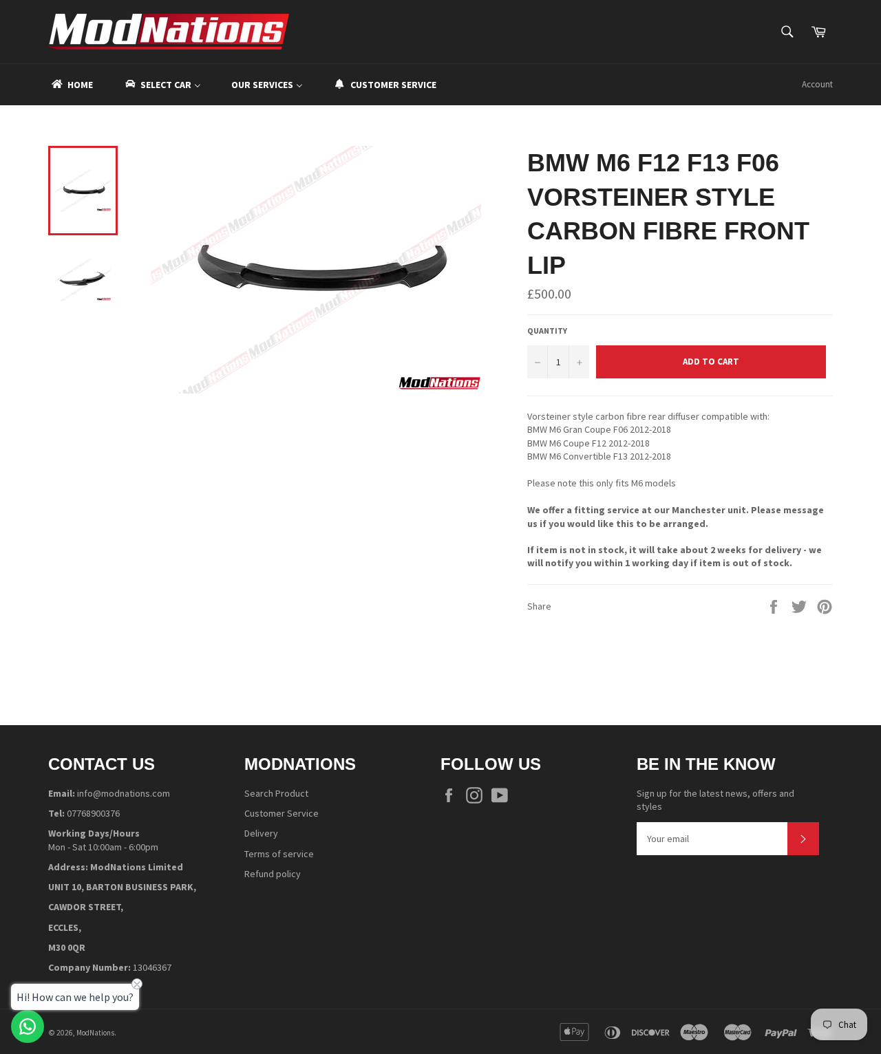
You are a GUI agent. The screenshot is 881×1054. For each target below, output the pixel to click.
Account (817, 84)
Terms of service (279, 854)
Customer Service (281, 813)
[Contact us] (27, 1026)
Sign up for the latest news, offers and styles (715, 800)
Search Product (276, 793)
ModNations (95, 1032)
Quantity (547, 330)
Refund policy (272, 874)
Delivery (261, 833)
